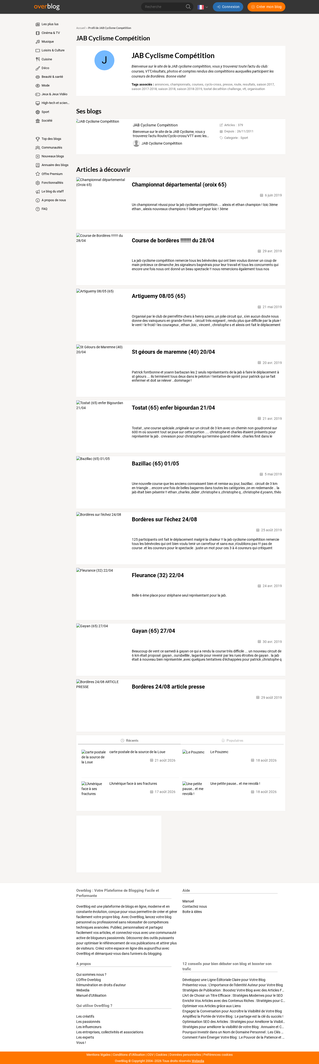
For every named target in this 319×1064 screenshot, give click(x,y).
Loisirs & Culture (53, 50)
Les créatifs (85, 1016)
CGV (150, 1055)
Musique (47, 41)
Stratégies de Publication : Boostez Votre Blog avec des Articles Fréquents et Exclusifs (248, 990)
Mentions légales (98, 1055)
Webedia (82, 990)
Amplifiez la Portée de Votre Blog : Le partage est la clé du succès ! (232, 1016)
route (237, 84)
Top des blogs (51, 139)
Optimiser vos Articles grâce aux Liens (211, 1006)
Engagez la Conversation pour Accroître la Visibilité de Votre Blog (232, 1011)
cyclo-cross (213, 84)
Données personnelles (185, 1055)
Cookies (161, 1055)
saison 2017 (265, 84)
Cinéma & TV (50, 33)
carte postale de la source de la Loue (137, 752)
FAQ (44, 209)
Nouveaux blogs (52, 156)
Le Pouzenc (219, 752)
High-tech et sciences (56, 103)
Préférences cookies (218, 1055)
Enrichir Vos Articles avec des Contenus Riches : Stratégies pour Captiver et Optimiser (247, 1001)
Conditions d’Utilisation (129, 1055)
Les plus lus (50, 24)
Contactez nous (194, 906)
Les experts (85, 1037)
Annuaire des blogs (55, 165)
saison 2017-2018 (144, 89)
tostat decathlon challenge (222, 89)
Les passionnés (88, 1022)
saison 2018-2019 (189, 89)
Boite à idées (192, 912)
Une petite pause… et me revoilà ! (235, 784)
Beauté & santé (52, 77)
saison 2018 (166, 89)
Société (46, 120)
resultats (249, 84)
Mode (45, 85)
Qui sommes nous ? (91, 974)
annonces (162, 84)
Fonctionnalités (52, 182)
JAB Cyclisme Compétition (155, 125)
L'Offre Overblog (88, 980)
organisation (256, 89)
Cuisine (46, 59)
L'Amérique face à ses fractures (133, 784)
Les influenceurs (88, 1027)
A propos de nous (53, 200)
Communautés (51, 147)
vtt (244, 89)
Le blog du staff (52, 191)
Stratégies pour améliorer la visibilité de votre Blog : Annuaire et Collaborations (242, 1027)
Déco (45, 68)
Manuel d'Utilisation (91, 995)
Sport (45, 112)
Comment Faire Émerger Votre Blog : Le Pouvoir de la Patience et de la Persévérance (246, 1037)
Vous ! (81, 1043)
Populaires (235, 740)
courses (197, 84)
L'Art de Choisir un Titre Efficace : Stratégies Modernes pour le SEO (232, 995)
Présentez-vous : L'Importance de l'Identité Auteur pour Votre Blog (232, 985)
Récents (132, 740)
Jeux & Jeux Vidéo (54, 94)
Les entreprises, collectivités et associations (109, 1032)
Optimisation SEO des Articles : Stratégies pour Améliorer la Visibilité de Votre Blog (245, 1022)
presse (228, 84)
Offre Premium (52, 174)
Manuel (188, 901)
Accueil (80, 28)
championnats (180, 84)
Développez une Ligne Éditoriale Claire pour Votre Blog (223, 980)
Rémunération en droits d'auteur (101, 985)
